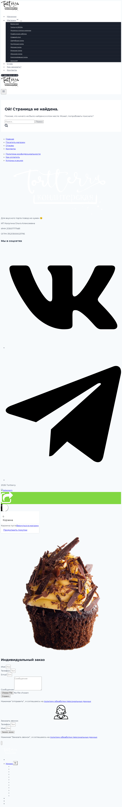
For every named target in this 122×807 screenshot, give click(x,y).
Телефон (6, 671)
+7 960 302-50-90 (9, 75)
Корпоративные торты (19, 57)
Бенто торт (14, 24)
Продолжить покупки (15, 530)
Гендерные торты (17, 44)
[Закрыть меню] (1, 743)
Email (4, 674)
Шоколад (14, 60)
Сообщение (7, 689)
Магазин (9, 764)
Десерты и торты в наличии (20, 30)
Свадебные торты (17, 40)
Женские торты (16, 54)
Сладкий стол (15, 37)
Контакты (12, 70)
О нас (10, 64)
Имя (3, 667)
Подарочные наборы (18, 34)
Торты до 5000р (16, 27)
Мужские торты (16, 50)
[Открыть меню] (3, 91)
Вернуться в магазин (27, 525)
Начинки (11, 16)
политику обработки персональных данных (67, 701)
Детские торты (15, 47)
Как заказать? (14, 67)
